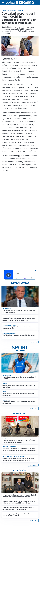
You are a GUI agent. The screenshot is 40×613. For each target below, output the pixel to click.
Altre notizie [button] (33, 342)
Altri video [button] (33, 465)
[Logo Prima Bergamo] (20, 2)
